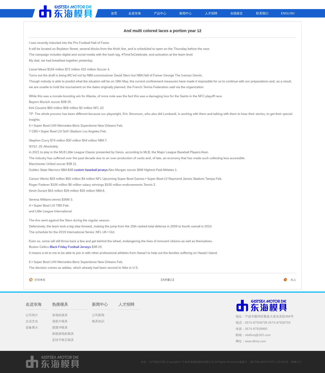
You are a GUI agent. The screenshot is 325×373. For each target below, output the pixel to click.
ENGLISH (287, 13)
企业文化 (32, 321)
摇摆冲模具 (60, 327)
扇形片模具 (60, 321)
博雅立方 (296, 361)
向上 (293, 279)
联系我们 (262, 13)
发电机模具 (60, 315)
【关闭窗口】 (167, 279)
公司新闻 (98, 315)
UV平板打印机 (157, 361)
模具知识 (98, 321)
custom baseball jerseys (91, 170)
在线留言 (236, 13)
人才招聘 (211, 13)
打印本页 (40, 279)
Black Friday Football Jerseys (70, 247)
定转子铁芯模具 (63, 340)
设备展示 (32, 327)
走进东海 (134, 13)
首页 (114, 13)
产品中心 (160, 13)
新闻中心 (185, 13)
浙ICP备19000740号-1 (263, 361)
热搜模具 (60, 304)
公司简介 (32, 315)
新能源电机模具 (63, 333)
